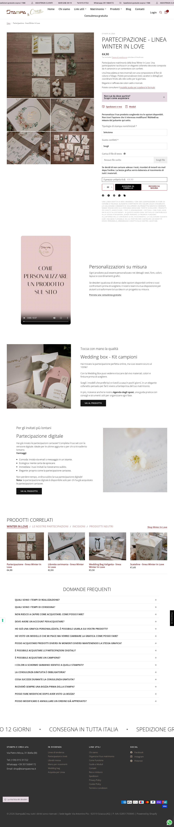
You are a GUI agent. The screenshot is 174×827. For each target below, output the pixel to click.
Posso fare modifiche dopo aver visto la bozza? (45, 693)
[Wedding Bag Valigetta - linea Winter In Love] (107, 546)
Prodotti (115, 9)
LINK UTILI (94, 747)
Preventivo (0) (172, 618)
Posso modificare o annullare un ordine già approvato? (51, 701)
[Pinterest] (114, 195)
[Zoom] (88, 38)
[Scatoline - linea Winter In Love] (148, 546)
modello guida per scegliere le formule (137, 87)
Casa (8, 23)
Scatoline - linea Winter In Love (147, 564)
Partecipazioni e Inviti (57, 756)
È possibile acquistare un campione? (38, 657)
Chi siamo (64, 9)
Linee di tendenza (56, 752)
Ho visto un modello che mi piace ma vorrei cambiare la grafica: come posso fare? (66, 636)
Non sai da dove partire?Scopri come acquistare (117, 97)
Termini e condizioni (98, 788)
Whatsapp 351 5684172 (94, 3)
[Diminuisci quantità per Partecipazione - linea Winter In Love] (104, 187)
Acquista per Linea (56, 772)
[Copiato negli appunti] (125, 195)
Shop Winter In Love (157, 527)
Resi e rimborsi (95, 772)
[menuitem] (51, 9)
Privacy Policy (95, 780)
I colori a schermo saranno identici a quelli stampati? (49, 664)
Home (51, 9)
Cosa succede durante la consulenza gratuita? (44, 679)
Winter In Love (17, 526)
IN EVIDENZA (55, 747)
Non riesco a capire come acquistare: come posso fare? (49, 614)
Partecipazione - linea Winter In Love (24, 565)
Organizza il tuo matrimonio (101, 756)
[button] (93, 403)
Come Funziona (96, 760)
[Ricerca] (160, 12)
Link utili (79, 9)
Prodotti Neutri (101, 526)
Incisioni (78, 526)
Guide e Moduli (96, 764)
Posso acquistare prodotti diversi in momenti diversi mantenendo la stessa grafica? (68, 643)
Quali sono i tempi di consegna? (35, 607)
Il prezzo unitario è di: (118, 179)
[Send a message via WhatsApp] (169, 822)
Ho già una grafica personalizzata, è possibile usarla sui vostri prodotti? (61, 628)
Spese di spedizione (119, 57)
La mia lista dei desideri (17, 799)
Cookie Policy (95, 784)
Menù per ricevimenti (57, 764)
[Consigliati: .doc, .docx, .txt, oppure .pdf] (125, 154)
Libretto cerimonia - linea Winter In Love (66, 565)
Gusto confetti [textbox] (110, 139)
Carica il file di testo (127, 153)
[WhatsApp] (120, 195)
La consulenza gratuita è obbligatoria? (40, 672)
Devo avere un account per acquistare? (39, 621)
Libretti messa (54, 760)
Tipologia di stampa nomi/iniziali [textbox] (119, 126)
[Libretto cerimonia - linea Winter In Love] (66, 546)
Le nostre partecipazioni (50, 526)
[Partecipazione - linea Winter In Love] (25, 546)
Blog (128, 9)
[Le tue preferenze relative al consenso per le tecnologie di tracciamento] (2, 620)
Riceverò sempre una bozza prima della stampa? (44, 686)
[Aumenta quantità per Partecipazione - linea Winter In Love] (112, 187)
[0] (165, 12)
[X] (109, 195)
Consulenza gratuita (96, 15)
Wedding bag (54, 768)
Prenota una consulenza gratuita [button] (105, 295)
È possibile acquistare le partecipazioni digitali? (45, 650)
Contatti (140, 9)
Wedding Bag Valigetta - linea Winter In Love (105, 565)
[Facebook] (103, 195)
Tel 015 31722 (73, 3)
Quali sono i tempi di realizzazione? (37, 599)
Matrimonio (97, 9)
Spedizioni (93, 776)
